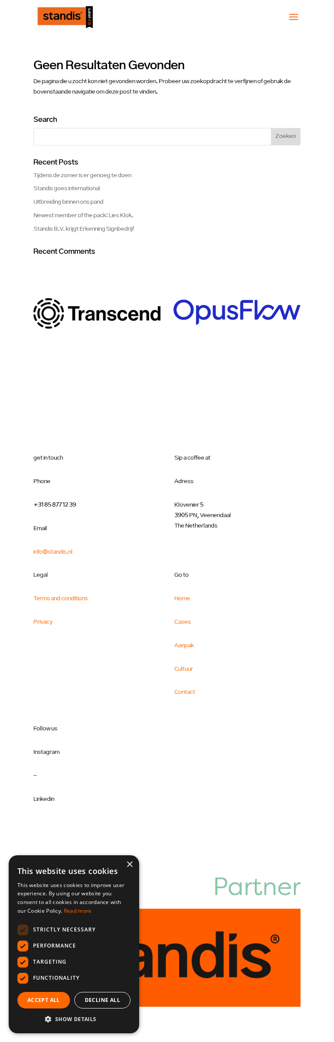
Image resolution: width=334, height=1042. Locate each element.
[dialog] (74, 944)
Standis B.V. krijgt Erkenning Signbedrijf (83, 229)
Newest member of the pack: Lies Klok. (83, 215)
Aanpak (184, 645)
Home (182, 598)
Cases (182, 622)
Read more (78, 910)
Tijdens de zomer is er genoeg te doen (82, 175)
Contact (184, 692)
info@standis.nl (53, 552)
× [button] (129, 864)
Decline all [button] (102, 1000)
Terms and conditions (60, 598)
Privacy (43, 622)
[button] (73, 1019)
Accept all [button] (43, 1000)
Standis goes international (66, 188)
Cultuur (183, 669)
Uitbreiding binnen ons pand (68, 202)
